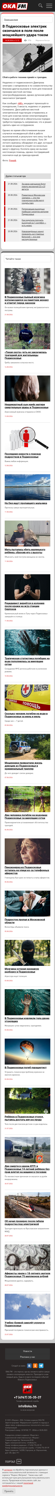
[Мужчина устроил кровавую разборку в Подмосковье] (27, 965)
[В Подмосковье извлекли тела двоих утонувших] (27, 1014)
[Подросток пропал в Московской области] (27, 916)
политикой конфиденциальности (17, 1484)
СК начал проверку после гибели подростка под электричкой (24, 1223)
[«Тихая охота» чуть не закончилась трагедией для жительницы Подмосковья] (27, 348)
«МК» (20, 103)
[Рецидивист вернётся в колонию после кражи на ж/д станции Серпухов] (27, 599)
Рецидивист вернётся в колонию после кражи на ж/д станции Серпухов (24, 606)
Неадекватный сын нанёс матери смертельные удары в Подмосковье (26, 406)
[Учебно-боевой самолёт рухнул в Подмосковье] (27, 1319)
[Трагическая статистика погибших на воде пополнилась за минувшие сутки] (27, 654)
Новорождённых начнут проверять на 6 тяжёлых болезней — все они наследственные (33, 235)
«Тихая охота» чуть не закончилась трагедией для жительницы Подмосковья (26, 355)
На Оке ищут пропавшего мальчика (26, 503)
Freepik (12, 160)
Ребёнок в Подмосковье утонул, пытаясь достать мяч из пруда (24, 1118)
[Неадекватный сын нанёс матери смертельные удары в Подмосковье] (27, 400)
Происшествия (11, 19)
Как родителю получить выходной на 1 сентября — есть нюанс (34, 223)
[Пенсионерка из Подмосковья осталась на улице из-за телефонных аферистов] (27, 863)
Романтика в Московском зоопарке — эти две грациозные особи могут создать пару (33, 199)
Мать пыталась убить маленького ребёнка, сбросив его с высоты (25, 551)
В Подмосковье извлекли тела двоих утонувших (27, 1020)
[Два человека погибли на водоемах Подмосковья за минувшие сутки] (27, 811)
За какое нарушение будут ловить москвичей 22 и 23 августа (34, 186)
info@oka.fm (27, 1406)
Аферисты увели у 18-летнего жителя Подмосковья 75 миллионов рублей (27, 1275)
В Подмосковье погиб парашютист (26, 1067)
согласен (8, 1469)
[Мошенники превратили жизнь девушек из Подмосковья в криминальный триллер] (27, 759)
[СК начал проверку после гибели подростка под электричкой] (27, 1217)
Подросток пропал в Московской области (25, 921)
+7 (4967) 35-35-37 (27, 1397)
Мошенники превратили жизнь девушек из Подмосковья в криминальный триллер (23, 765)
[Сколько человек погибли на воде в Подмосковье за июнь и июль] (27, 710)
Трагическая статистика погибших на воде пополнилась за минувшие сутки (27, 661)
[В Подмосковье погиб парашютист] (27, 1064)
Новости (27, 1351)
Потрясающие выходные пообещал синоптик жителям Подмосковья (35, 211)
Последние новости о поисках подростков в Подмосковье (23, 455)
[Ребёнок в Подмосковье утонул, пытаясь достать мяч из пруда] (27, 1113)
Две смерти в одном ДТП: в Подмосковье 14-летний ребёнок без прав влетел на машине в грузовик (27, 1169)
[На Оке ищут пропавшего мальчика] (27, 499)
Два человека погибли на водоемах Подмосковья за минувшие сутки (26, 816)
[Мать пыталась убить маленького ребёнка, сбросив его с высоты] (27, 545)
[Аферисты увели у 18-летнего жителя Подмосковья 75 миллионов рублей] (27, 1269)
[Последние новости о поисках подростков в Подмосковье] (27, 450)
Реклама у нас (27, 1356)
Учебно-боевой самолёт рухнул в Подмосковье (25, 1324)
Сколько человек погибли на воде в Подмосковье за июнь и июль (26, 715)
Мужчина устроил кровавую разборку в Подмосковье (22, 970)
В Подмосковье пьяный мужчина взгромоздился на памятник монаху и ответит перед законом (27, 300)
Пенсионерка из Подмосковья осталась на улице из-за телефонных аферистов (27, 870)
